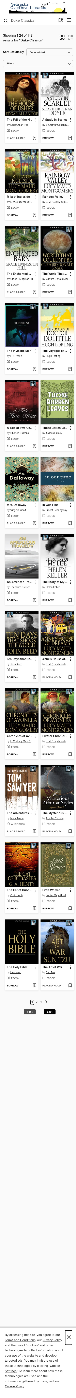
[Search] (6, 20)
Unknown (15, 972)
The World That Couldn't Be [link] (55, 274)
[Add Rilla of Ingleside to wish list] (34, 215)
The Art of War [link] (52, 967)
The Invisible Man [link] (19, 351)
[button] (62, 39)
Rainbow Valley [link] (52, 197)
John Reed (16, 664)
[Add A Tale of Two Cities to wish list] (34, 446)
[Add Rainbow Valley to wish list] (70, 215)
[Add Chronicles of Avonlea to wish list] (34, 754)
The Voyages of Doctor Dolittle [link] (55, 351)
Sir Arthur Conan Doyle (58, 125)
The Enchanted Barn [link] (20, 274)
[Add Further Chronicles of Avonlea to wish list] (70, 754)
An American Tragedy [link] (20, 582)
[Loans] (61, 21)
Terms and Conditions (20, 1340)
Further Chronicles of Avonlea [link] (55, 736)
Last (49, 1012)
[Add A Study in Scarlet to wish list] (70, 138)
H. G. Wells (16, 356)
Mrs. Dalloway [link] (16, 505)
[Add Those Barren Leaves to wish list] (70, 446)
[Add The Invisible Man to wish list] (34, 369)
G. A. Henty (16, 895)
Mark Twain (17, 818)
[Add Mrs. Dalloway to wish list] (34, 523)
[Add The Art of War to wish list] (70, 985)
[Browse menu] (69, 20)
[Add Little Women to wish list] (70, 908)
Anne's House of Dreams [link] (55, 659)
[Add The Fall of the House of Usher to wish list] (34, 138)
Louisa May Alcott (56, 895)
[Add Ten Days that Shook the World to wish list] (34, 677)
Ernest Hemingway (56, 510)
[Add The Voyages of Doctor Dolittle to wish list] (70, 369)
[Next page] (46, 1002)
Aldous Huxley (54, 433)
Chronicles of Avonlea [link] (20, 736)
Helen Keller (53, 587)
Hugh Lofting (53, 356)
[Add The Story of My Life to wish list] (70, 600)
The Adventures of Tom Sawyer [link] (20, 813)
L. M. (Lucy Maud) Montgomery (22, 202)
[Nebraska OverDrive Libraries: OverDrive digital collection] (38, 7)
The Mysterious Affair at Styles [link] (55, 813)
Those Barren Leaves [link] (55, 428)
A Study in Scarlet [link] (54, 120)
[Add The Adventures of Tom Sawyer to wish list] (34, 831)
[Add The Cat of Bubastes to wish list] (34, 908)
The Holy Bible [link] (17, 967)
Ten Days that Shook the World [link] (20, 659)
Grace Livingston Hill (21, 279)
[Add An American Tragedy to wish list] (34, 600)
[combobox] (29, 20)
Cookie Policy (14, 1386)
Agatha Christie (54, 818)
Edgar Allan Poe (19, 125)
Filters (10, 63)
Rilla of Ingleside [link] (18, 197)
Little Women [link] (51, 890)
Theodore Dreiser (20, 587)
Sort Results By (13, 52)
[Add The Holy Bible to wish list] (34, 985)
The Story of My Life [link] (55, 582)
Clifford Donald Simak (58, 279)
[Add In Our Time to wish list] (70, 523)
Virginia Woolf (18, 510)
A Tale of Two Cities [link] (20, 428)
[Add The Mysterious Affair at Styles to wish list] (70, 831)
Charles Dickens (19, 433)
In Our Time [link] (50, 505)
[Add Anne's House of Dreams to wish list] (70, 677)
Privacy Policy (52, 1340)
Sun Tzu (50, 972)
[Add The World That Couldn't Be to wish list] (70, 292)
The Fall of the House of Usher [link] (20, 120)
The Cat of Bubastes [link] (20, 890)
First (29, 1012)
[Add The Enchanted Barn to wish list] (34, 292)
